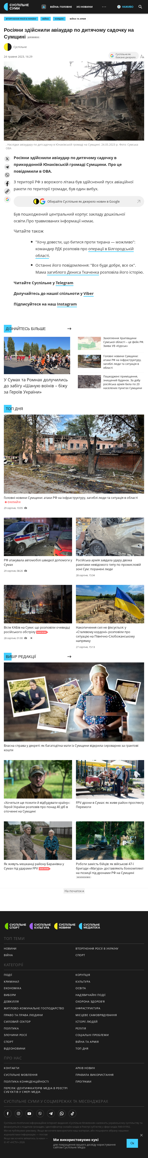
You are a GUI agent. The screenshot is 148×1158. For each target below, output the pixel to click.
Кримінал (11, 981)
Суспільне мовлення (21, 1075)
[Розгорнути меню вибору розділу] (43, 6)
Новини (10, 948)
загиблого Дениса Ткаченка (73, 272)
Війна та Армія (78, 18)
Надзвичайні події (91, 995)
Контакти (11, 1068)
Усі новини (85, 7)
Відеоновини (14, 1048)
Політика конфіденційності (26, 1081)
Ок (132, 1143)
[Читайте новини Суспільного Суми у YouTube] (29, 1113)
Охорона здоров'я (90, 1001)
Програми (84, 1081)
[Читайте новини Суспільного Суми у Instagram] (18, 1113)
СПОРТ (80, 955)
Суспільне (20, 47)
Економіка (12, 988)
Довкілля (11, 1001)
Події (8, 975)
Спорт (8, 1042)
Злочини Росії (15, 1035)
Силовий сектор (17, 1021)
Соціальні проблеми (92, 1035)
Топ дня (82, 1048)
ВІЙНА (45, 18)
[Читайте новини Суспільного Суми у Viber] (40, 1113)
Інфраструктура (88, 1008)
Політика (11, 1028)
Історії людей (87, 1021)
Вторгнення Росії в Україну (21, 18)
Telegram (64, 282)
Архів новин (85, 1068)
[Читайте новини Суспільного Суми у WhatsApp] (62, 1113)
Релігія (81, 1028)
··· (104, 6)
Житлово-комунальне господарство (34, 1008)
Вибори (10, 995)
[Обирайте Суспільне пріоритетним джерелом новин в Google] (7, 199)
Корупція (83, 975)
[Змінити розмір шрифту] (142, 57)
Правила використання (95, 1075)
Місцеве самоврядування (96, 1015)
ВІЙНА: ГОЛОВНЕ (61, 7)
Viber (88, 293)
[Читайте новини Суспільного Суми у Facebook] (8, 1113)
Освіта (81, 988)
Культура (83, 981)
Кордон (59, 18)
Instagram (67, 304)
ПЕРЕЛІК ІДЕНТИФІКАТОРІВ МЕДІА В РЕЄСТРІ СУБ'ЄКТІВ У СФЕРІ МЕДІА (35, 1090)
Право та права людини (23, 1015)
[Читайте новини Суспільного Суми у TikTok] (72, 1113)
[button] (7, 158)
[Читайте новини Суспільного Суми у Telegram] (51, 1113)
